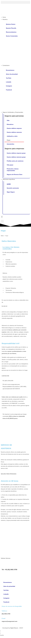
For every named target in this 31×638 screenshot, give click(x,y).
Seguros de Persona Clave (14, 174)
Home (4, 17)
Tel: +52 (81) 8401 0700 (9, 569)
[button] (15, 2)
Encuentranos (10, 70)
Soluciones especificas (9, 179)
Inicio (2, 235)
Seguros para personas (14, 116)
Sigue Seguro (11, 192)
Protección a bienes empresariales (13, 169)
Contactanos (6, 65)
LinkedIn (8, 82)
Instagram (9, 86)
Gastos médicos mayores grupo (16, 153)
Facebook (9, 90)
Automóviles (10, 144)
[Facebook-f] (18, 574)
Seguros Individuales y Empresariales (13, 112)
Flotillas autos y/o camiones (15, 161)
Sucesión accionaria (13, 188)
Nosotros (5, 19)
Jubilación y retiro (12, 136)
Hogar (8, 140)
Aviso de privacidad (12, 74)
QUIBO (9, 184)
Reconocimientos (11, 32)
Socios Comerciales (12, 36)
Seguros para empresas (14, 148)
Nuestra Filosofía (11, 28)
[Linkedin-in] (8, 574)
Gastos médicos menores (14, 132)
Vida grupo (10, 165)
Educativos (10, 124)
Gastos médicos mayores (14, 128)
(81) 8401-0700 (6, 613)
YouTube (8, 78)
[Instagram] (13, 574)
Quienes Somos (10, 24)
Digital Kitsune (14, 628)
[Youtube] (4, 574)
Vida (8, 120)
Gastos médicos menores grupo (16, 157)
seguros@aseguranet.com (9, 621)
